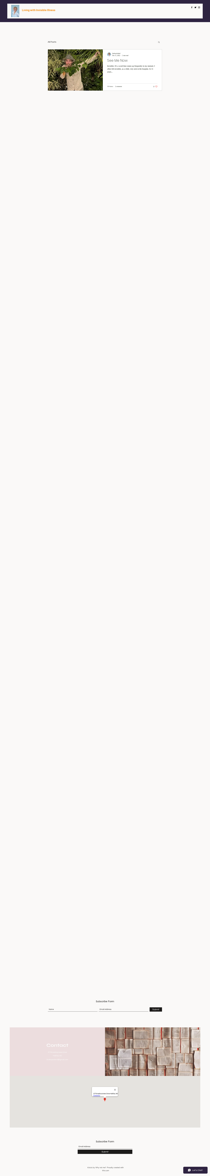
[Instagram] (199, 7)
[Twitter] (195, 7)
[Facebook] (192, 7)
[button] (159, 42)
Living (26, 10)
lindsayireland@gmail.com (57, 1060)
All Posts (52, 42)
